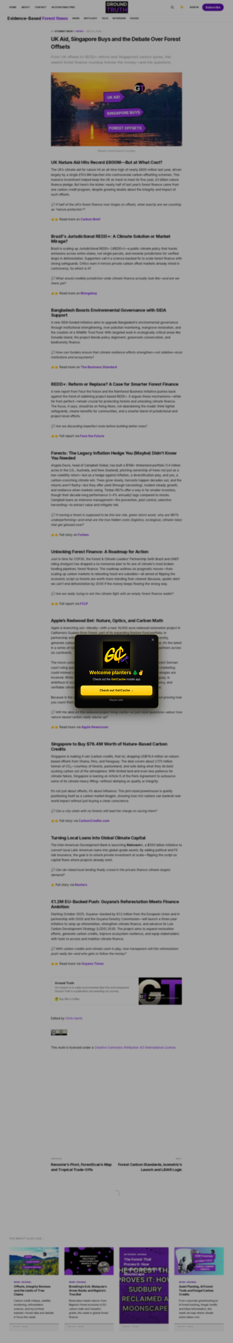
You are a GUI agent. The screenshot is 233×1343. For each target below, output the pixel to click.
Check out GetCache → (117, 690)
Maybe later (116, 699)
